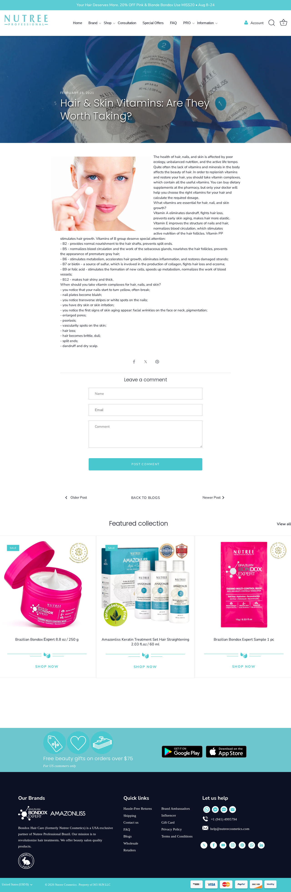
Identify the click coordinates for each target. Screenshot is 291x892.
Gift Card (168, 822)
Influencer (168, 815)
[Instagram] (232, 845)
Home (77, 23)
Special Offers (153, 23)
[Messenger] (215, 809)
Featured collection (138, 523)
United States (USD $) (15, 884)
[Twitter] (204, 845)
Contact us (130, 822)
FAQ (173, 23)
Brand (92, 23)
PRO (187, 23)
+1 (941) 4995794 (223, 819)
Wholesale (130, 843)
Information (205, 23)
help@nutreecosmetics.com (229, 829)
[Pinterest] (242, 845)
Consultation (127, 23)
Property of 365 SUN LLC (94, 884)
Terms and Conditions (177, 836)
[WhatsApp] (206, 809)
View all (284, 524)
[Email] (232, 809)
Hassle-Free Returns (137, 808)
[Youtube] (223, 845)
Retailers (129, 850)
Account (257, 23)
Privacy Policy (171, 829)
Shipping (129, 815)
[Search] (272, 23)
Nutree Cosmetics (66, 884)
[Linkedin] (261, 845)
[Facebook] (213, 845)
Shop (107, 23)
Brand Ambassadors (175, 808)
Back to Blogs (145, 497)
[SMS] (224, 809)
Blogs (127, 836)
